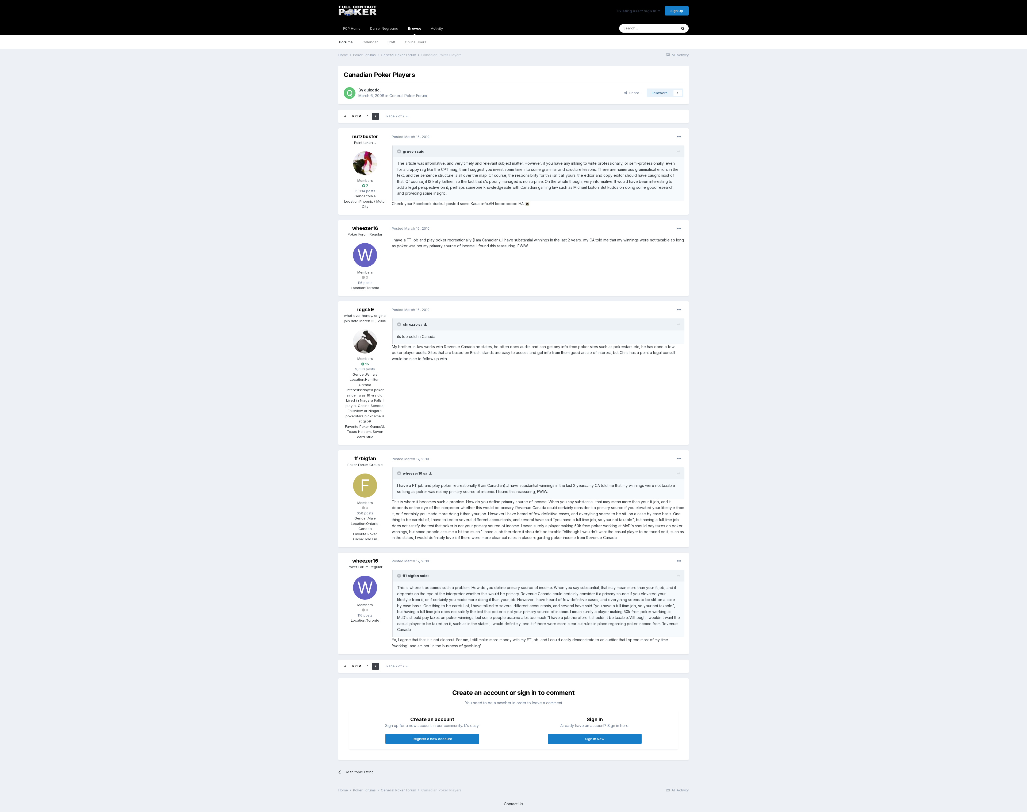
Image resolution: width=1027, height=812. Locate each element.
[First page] (345, 116)
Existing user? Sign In (637, 11)
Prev (356, 116)
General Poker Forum (408, 95)
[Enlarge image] (527, 203)
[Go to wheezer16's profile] (365, 255)
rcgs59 (365, 309)
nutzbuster (365, 136)
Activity (437, 28)
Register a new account (432, 739)
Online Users (415, 42)
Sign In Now (594, 739)
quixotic (372, 90)
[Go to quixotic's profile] (349, 93)
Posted (411, 136)
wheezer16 (365, 228)
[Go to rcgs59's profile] (365, 341)
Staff (391, 42)
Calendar (370, 42)
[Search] (683, 28)
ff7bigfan (365, 458)
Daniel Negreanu (384, 28)
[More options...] (679, 137)
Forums (346, 42)
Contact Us (513, 804)
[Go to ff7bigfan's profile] (365, 486)
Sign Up (676, 11)
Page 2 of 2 (396, 116)
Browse (414, 28)
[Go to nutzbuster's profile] (365, 163)
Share (633, 93)
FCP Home (352, 28)
